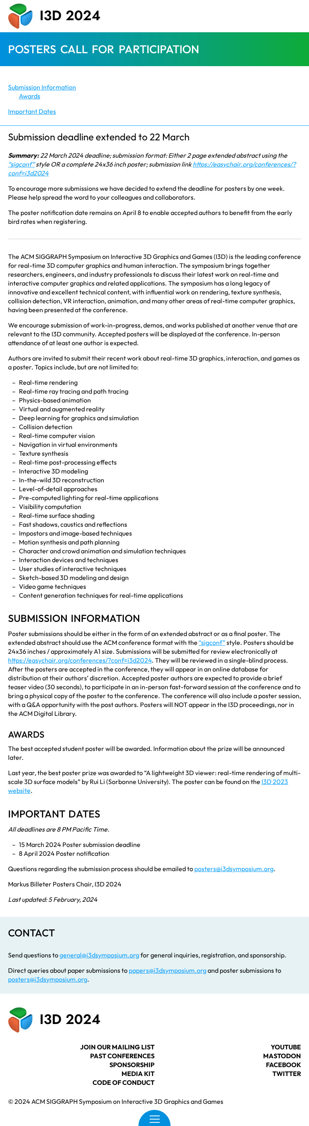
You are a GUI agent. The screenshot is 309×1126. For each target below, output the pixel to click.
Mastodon (282, 1056)
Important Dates (32, 111)
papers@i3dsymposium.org (167, 970)
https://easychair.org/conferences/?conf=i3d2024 (80, 660)
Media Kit (138, 1074)
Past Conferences (122, 1056)
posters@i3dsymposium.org (234, 869)
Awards (29, 96)
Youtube (286, 1047)
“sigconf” (21, 164)
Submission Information (42, 87)
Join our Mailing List (117, 1047)
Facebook (283, 1065)
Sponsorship (131, 1065)
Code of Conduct (123, 1082)
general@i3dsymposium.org (99, 955)
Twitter (286, 1074)
